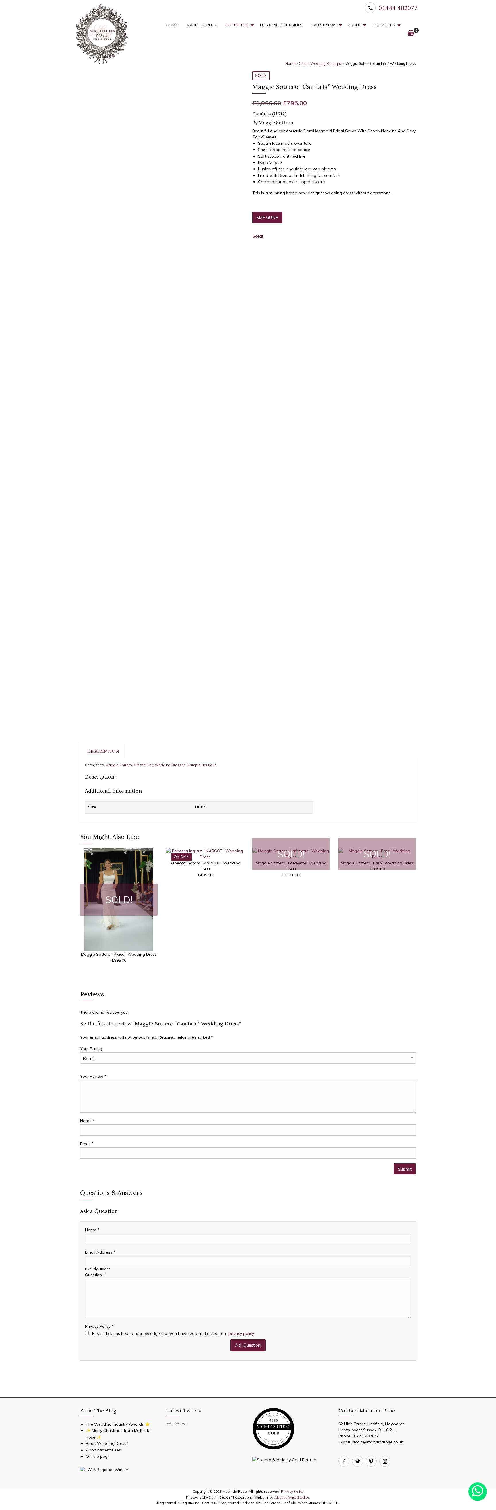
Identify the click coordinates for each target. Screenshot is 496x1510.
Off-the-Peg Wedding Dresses (160, 765)
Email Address (100, 1252)
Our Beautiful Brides (281, 25)
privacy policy (241, 1333)
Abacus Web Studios (292, 1497)
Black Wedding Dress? (107, 1443)
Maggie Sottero (119, 765)
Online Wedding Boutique (320, 63)
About (354, 25)
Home (171, 25)
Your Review (93, 1076)
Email (87, 1143)
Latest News (324, 25)
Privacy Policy (99, 1326)
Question (95, 1274)
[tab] (103, 751)
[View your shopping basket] (411, 32)
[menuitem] (172, 25)
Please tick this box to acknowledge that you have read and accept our (172, 1333)
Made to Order (201, 25)
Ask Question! (248, 1345)
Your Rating (91, 1048)
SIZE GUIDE (267, 217)
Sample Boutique (202, 765)
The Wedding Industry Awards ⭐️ (118, 1424)
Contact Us (383, 25)
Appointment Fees (103, 1450)
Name (87, 1120)
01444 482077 (365, 1436)
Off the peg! (97, 1456)
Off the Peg (237, 25)
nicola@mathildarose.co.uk (377, 1442)
